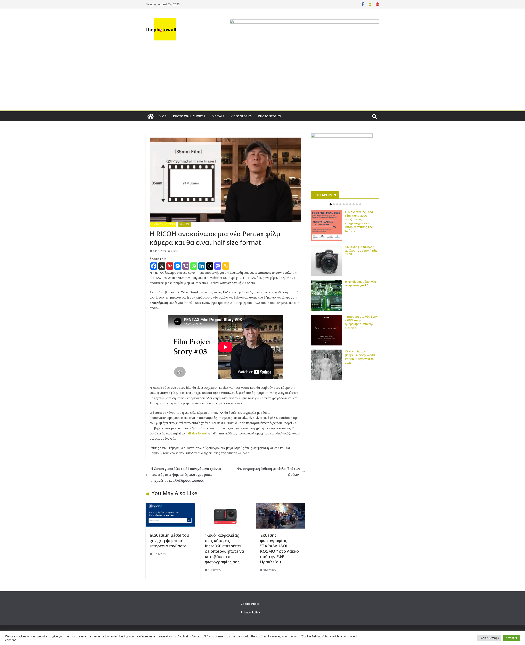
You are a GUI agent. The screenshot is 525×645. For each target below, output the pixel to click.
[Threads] (209, 266)
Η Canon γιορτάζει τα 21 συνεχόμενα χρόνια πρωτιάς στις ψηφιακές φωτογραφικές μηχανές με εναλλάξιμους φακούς (186, 474)
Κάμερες (184, 224)
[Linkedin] (201, 266)
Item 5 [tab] (344, 204)
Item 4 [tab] (340, 204)
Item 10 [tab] (360, 204)
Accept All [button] (511, 638)
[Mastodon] (217, 266)
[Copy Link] (225, 266)
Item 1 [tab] (331, 204)
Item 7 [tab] (350, 204)
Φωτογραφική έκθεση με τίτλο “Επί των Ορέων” (268, 471)
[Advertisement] (262, 79)
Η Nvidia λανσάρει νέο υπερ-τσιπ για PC (360, 283)
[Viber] (185, 266)
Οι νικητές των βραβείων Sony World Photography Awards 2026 (360, 357)
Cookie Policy (250, 604)
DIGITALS (218, 116)
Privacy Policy (250, 612)
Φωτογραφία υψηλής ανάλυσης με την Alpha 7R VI (361, 250)
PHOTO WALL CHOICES (189, 116)
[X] (161, 266)
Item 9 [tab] (357, 204)
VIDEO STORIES (241, 116)
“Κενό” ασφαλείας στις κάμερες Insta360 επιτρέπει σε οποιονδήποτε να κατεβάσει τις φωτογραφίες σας (224, 548)
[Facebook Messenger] (177, 266)
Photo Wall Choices (163, 224)
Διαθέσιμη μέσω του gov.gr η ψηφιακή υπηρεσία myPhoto (169, 540)
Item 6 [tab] (347, 204)
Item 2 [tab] (334, 204)
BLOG (163, 116)
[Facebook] (153, 266)
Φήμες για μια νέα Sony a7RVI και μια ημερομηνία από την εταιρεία (361, 322)
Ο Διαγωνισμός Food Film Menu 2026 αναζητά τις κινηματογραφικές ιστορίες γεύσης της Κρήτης (359, 221)
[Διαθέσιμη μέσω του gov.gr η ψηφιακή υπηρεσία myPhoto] (170, 506)
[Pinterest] (169, 266)
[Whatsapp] (193, 266)
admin (174, 251)
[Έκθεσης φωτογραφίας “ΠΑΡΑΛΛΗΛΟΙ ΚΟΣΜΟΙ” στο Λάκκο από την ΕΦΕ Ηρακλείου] (280, 506)
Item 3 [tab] (337, 204)
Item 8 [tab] (354, 204)
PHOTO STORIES (269, 116)
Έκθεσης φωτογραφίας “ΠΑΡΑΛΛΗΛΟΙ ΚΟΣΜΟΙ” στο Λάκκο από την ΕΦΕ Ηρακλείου (279, 548)
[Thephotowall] (150, 116)
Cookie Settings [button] (489, 638)
